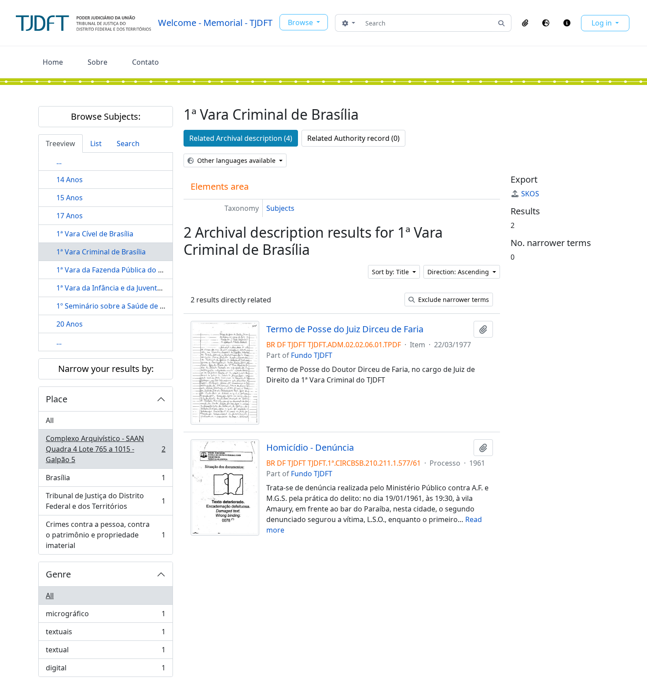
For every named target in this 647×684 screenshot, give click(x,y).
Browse (301, 22)
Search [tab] (128, 143)
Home (53, 62)
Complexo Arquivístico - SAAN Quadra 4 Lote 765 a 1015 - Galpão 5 (105, 449)
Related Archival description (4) (240, 138)
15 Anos (69, 197)
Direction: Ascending (459, 272)
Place (56, 399)
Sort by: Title (391, 272)
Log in (603, 23)
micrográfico (105, 616)
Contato (145, 62)
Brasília (105, 480)
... (59, 161)
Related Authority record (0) (353, 138)
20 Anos (69, 324)
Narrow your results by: (106, 369)
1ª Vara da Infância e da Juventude (113, 288)
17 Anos (69, 216)
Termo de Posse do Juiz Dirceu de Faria (344, 329)
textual (105, 652)
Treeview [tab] (60, 143)
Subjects (280, 208)
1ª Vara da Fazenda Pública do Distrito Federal (133, 270)
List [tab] (96, 143)
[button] (525, 23)
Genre (58, 574)
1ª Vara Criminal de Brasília (101, 252)
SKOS (530, 194)
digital (105, 670)
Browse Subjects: (105, 116)
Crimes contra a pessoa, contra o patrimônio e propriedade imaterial (105, 534)
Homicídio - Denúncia (310, 447)
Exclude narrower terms (452, 299)
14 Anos (69, 179)
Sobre (97, 62)
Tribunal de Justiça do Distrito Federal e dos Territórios (105, 501)
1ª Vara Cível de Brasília (94, 234)
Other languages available (236, 160)
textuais (105, 634)
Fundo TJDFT (311, 355)
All (50, 420)
